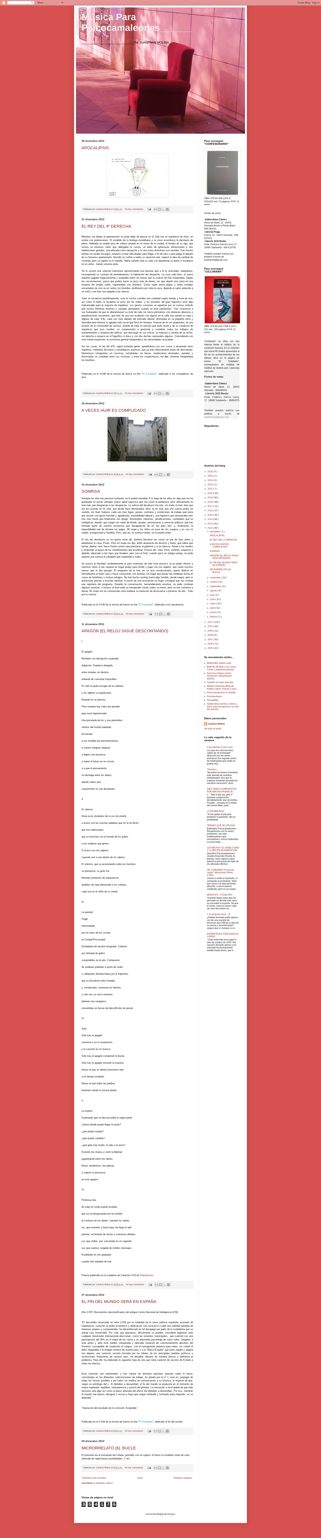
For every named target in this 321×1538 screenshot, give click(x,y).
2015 (210, 515)
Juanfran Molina (216, 724)
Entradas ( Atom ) (104, 1483)
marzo (213, 612)
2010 (210, 626)
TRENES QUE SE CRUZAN (221, 825)
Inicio (140, 1478)
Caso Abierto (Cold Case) (220, 747)
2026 (210, 471)
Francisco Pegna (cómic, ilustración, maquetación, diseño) (219, 676)
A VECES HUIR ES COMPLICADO (114, 410)
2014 (210, 519)
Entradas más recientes (94, 1478)
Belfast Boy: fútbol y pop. (219, 663)
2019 (210, 497)
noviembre (215, 577)
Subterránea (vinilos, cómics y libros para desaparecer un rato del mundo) (223, 707)
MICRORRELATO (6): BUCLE (109, 1448)
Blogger (171, 1514)
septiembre (216, 586)
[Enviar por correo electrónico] (155, 209)
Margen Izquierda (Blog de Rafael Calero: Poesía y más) (221, 687)
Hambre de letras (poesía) (220, 682)
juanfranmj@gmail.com (216, 417)
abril (212, 608)
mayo (213, 603)
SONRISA (91, 491)
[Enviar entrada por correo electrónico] (149, 209)
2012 (210, 528)
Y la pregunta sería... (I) (218, 914)
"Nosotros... (212, 769)
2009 (210, 631)
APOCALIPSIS (95, 148)
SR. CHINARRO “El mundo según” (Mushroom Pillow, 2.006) (220, 873)
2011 (210, 622)
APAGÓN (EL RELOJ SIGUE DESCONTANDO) (125, 631)
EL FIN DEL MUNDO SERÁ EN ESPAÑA (119, 1301)
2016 (210, 510)
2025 (210, 476)
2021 (210, 489)
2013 (210, 523)
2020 (210, 493)
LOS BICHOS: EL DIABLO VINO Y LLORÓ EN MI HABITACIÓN (223, 849)
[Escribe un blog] (159, 209)
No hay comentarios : (135, 209)
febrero (214, 616)
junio (213, 599)
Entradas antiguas (183, 1478)
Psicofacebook (214, 696)
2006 (210, 643)
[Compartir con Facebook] (167, 209)
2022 (210, 484)
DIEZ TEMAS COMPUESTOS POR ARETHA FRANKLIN (221, 790)
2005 (210, 648)
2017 (210, 506)
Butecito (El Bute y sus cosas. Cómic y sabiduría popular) (221, 668)
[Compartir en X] (163, 209)
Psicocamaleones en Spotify (221, 692)
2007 (210, 639)
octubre (214, 582)
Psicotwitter (212, 700)
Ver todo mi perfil (212, 728)
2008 (210, 635)
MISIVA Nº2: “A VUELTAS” (220, 894)
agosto (214, 590)
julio (212, 595)
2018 (210, 502)
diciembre (215, 531)
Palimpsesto (146, 1275)
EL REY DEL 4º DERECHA (106, 226)
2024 (210, 480)
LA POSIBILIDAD (215, 811)
